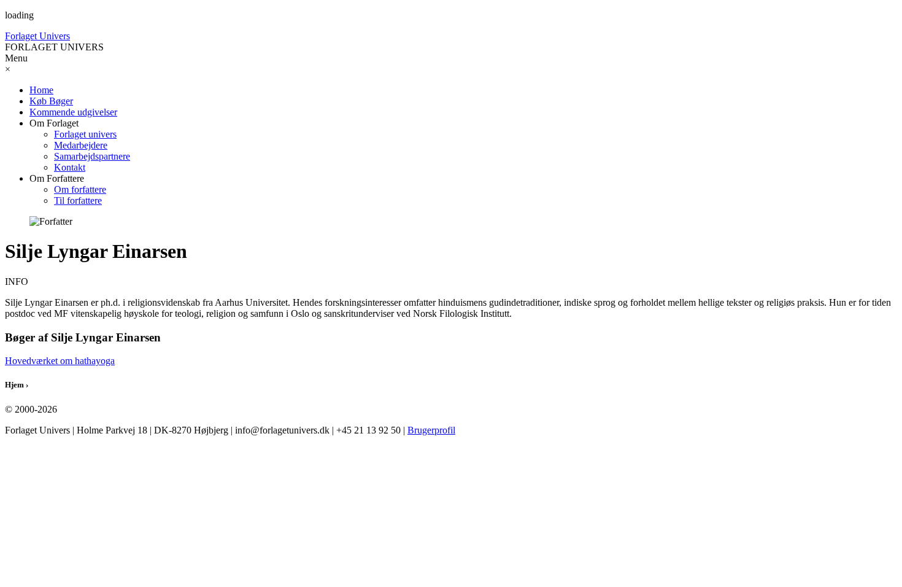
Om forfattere (80, 189)
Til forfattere (78, 200)
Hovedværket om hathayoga (60, 361)
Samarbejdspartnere (92, 156)
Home (41, 90)
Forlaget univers (85, 134)
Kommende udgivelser (73, 112)
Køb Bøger (51, 101)
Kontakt (69, 167)
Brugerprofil (431, 430)
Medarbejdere (80, 145)
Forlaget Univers (37, 36)
